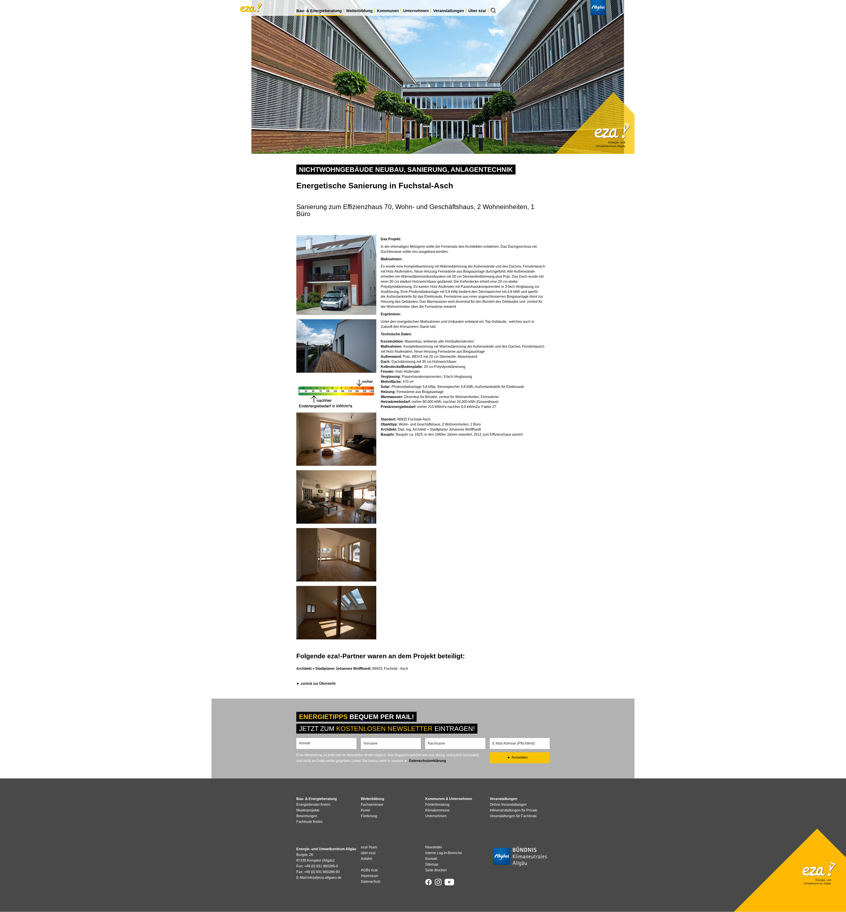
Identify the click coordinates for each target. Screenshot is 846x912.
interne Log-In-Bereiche (443, 853)
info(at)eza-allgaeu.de (324, 877)
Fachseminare (372, 804)
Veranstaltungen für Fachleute (513, 816)
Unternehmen (416, 11)
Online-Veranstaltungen (508, 804)
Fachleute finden (309, 822)
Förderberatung (437, 804)
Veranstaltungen (448, 11)
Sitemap (431, 864)
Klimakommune (437, 810)
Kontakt (431, 859)
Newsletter (433, 847)
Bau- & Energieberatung (319, 11)
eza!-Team (369, 847)
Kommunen (388, 11)
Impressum (369, 876)
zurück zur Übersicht (318, 683)
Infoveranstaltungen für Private (513, 810)
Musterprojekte (307, 810)
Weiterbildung (359, 11)
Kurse (365, 810)
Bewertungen (306, 816)
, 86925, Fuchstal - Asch (352, 668)
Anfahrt (366, 859)
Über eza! (477, 11)
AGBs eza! (369, 870)
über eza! (368, 853)
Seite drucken (436, 870)
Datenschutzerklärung (427, 761)
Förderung (369, 816)
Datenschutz (370, 881)
